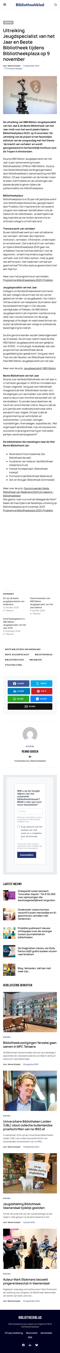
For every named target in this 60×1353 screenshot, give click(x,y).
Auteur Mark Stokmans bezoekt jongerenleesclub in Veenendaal (26, 1281)
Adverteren (46, 1332)
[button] (4, 4)
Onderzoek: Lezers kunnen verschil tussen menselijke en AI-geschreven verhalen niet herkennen (37, 914)
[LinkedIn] (30, 1345)
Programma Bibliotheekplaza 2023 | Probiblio (28, 280)
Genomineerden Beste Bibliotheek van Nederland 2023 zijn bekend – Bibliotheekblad (28, 492)
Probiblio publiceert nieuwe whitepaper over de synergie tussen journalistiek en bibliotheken (35, 932)
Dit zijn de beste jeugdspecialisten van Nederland (13, 601)
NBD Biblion (36, 659)
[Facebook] (23, 1345)
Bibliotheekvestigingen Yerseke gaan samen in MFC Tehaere (29, 1045)
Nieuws (8, 22)
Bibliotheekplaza (14, 659)
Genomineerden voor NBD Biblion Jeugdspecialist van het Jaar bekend (41, 603)
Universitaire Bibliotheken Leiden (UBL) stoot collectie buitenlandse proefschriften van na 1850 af (27, 1125)
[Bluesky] (36, 1345)
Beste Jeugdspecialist (17, 654)
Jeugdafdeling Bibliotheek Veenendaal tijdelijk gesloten (24, 1206)
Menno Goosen (30, 751)
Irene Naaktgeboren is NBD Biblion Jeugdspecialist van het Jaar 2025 (14, 623)
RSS (30, 1337)
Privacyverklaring (14, 1332)
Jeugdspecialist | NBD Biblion (40, 368)
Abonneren (32, 1332)
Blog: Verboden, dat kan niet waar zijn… (34, 970)
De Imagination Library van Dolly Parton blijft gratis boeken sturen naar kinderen (37, 951)
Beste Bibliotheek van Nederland (23, 649)
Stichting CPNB (13, 665)
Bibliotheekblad (43, 654)
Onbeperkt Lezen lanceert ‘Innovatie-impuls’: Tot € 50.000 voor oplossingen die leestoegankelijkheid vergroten (36, 895)
